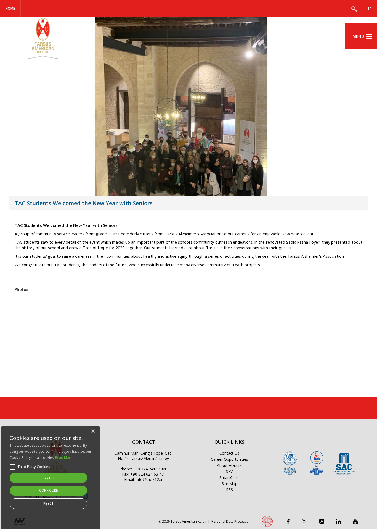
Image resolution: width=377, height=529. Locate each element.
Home (10, 8)
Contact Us (229, 453)
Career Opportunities (229, 459)
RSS (229, 489)
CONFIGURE (48, 490)
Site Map (229, 483)
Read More (63, 457)
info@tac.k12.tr (149, 479)
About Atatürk (229, 465)
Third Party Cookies (34, 466)
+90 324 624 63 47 (147, 474)
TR (369, 8)
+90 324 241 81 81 (149, 469)
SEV (229, 471)
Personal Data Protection (231, 521)
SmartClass (229, 477)
